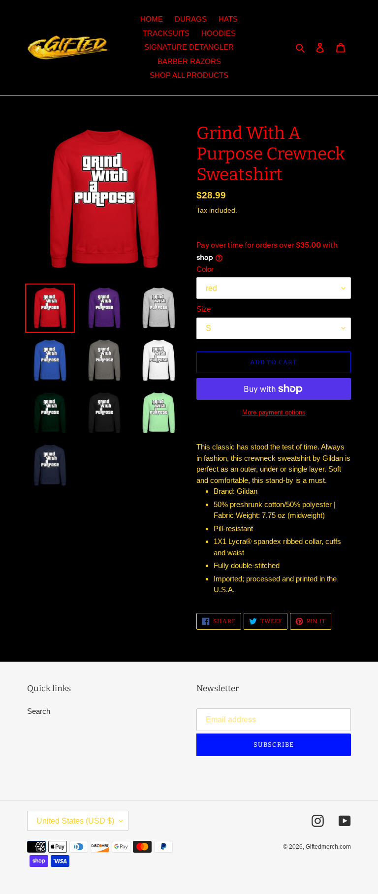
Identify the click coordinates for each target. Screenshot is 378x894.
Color (205, 269)
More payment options (274, 412)
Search (38, 711)
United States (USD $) (75, 821)
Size (203, 309)
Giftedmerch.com (328, 846)
